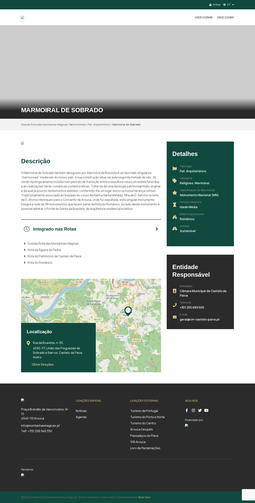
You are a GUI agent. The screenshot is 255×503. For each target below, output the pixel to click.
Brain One (144, 497)
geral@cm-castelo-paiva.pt (200, 319)
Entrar (216, 4)
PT (229, 4)
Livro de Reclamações (145, 448)
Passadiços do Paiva (144, 436)
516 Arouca (138, 442)
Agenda (81, 417)
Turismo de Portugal (144, 411)
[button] (128, 311)
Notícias (81, 411)
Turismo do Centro (143, 423)
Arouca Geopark (141, 429)
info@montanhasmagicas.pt (40, 426)
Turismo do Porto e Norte (147, 417)
